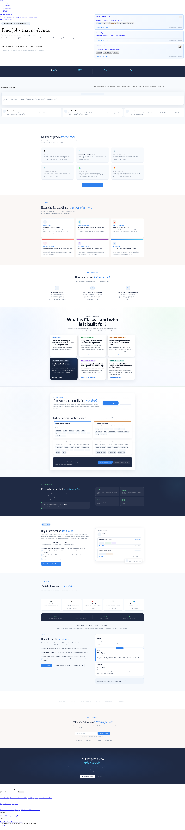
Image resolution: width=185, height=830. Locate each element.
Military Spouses (9, 816)
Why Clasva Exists (12, 798)
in (3, 825)
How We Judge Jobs (33, 798)
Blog (16, 816)
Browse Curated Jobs (87, 776)
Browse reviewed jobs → (110, 403)
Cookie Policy (3, 822)
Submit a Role (46, 665)
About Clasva (3, 798)
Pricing (13, 810)
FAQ (18, 816)
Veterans (2, 816)
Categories (15, 804)
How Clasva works (125, 403)
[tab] (6, 99)
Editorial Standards (44, 798)
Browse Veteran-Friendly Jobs (51, 564)
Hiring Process (25, 810)
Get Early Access (104, 733)
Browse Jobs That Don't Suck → (92, 185)
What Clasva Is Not (22, 798)
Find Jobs (2, 804)
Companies (8, 804)
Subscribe (21, 792)
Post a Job (17, 810)
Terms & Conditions (13, 822)
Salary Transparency (34, 810)
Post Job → (101, 776)
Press (50, 798)
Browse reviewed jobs (105, 462)
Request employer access (121, 462)
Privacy (20, 822)
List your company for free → (62, 665)
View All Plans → (78, 665)
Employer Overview (5, 810)
